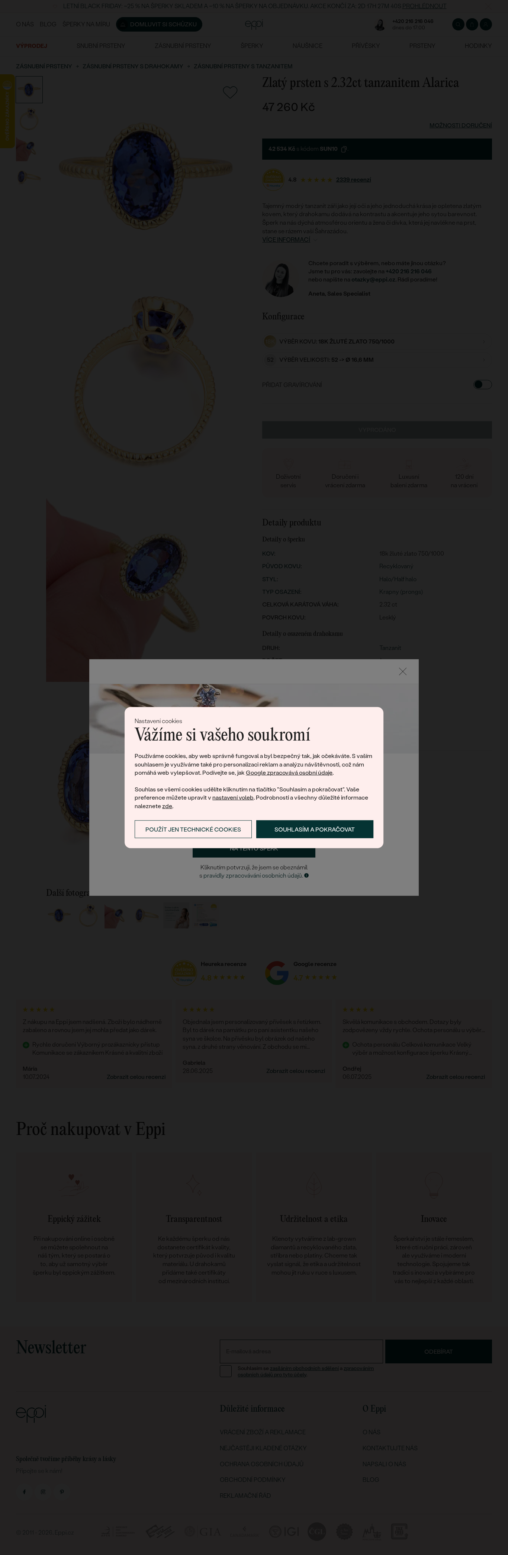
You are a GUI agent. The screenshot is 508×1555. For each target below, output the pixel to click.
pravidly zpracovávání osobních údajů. (253, 875)
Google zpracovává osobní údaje (289, 772)
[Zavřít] (402, 671)
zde (167, 805)
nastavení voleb (233, 797)
